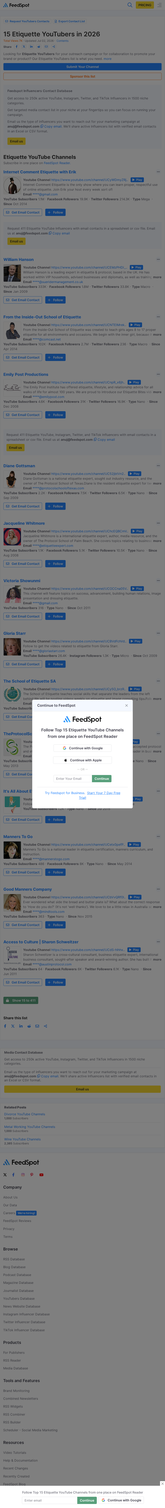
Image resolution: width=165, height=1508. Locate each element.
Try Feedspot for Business (64, 793)
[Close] (126, 705)
